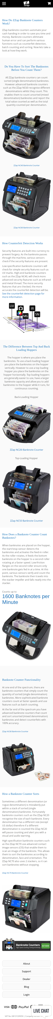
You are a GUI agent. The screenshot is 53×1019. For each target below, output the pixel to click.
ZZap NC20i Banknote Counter (26, 449)
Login (26, 994)
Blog (26, 986)
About (26, 963)
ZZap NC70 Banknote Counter (15, 873)
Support (26, 971)
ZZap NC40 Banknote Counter (27, 165)
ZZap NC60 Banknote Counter (27, 227)
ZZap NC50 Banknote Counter (26, 520)
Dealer (26, 979)
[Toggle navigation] (4, 3)
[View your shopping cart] (49, 3)
